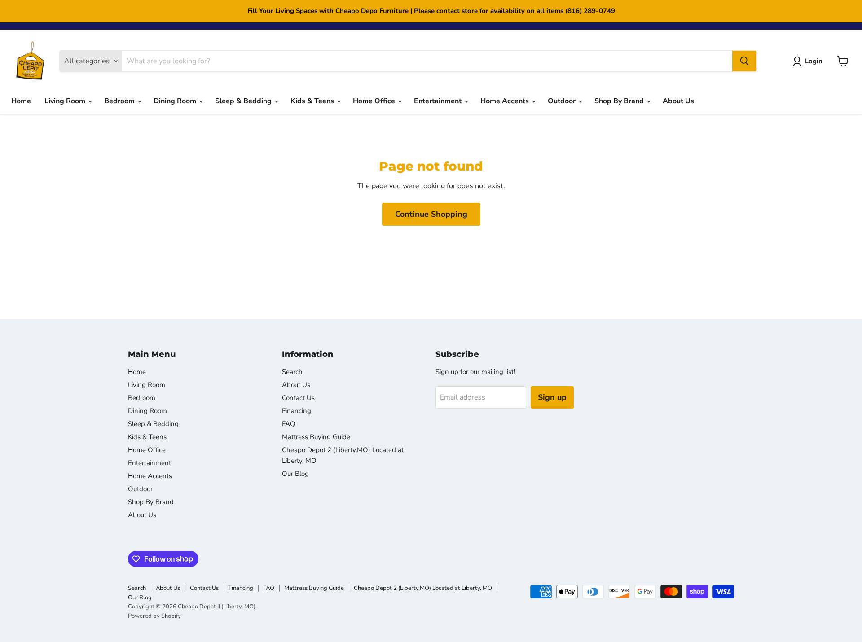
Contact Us (298, 397)
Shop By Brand (620, 101)
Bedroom (120, 101)
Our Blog (295, 473)
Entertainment (438, 101)
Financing (296, 410)
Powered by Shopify (154, 616)
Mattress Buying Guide (316, 436)
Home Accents (505, 101)
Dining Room (176, 101)
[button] (809, 61)
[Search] (744, 61)
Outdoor (562, 101)
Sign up (552, 397)
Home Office (375, 101)
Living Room (65, 101)
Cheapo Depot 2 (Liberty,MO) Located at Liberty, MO (423, 588)
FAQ (288, 423)
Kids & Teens (313, 101)
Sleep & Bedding (244, 101)
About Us (678, 101)
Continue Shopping (431, 214)
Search (292, 371)
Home (21, 101)
